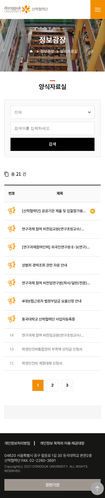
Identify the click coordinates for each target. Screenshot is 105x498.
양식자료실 (69, 51)
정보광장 (47, 51)
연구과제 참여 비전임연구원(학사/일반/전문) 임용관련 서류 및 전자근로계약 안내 (54, 283)
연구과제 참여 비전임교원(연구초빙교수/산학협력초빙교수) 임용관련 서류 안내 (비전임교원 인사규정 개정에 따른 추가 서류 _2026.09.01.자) (53, 229)
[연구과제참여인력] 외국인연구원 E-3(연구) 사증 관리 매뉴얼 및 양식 (54, 247)
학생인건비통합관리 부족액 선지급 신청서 (52, 349)
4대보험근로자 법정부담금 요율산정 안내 (51, 301)
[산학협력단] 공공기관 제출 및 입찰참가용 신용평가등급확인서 (52, 211)
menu (98, 9)
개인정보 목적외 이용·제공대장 (62, 443)
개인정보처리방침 (17, 443)
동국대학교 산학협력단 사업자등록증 (48, 319)
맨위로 (97, 488)
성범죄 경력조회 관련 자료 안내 (44, 265)
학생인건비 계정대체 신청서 (42, 363)
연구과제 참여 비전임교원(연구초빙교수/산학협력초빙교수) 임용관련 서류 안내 (51, 335)
